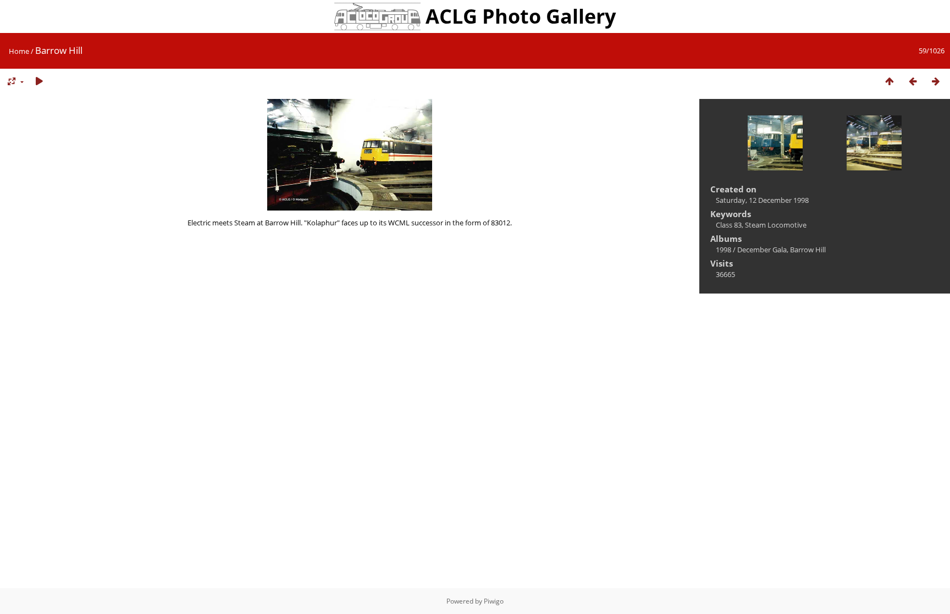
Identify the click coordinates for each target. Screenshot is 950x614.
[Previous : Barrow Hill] (912, 81)
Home (19, 51)
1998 (723, 250)
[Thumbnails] (889, 81)
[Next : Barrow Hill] (935, 81)
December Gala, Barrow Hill (781, 250)
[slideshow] (39, 81)
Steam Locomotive (776, 225)
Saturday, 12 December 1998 (762, 200)
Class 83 (729, 225)
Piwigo (494, 601)
